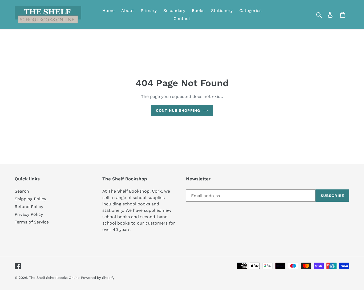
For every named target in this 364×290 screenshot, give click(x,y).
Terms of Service (32, 222)
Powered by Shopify (98, 278)
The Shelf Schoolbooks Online (54, 278)
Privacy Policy (29, 214)
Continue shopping (178, 110)
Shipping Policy (30, 198)
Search (22, 191)
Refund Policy (29, 206)
